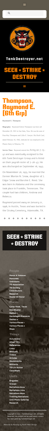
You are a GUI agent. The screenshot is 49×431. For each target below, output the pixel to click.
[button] (24, 4)
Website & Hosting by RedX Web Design (20, 424)
